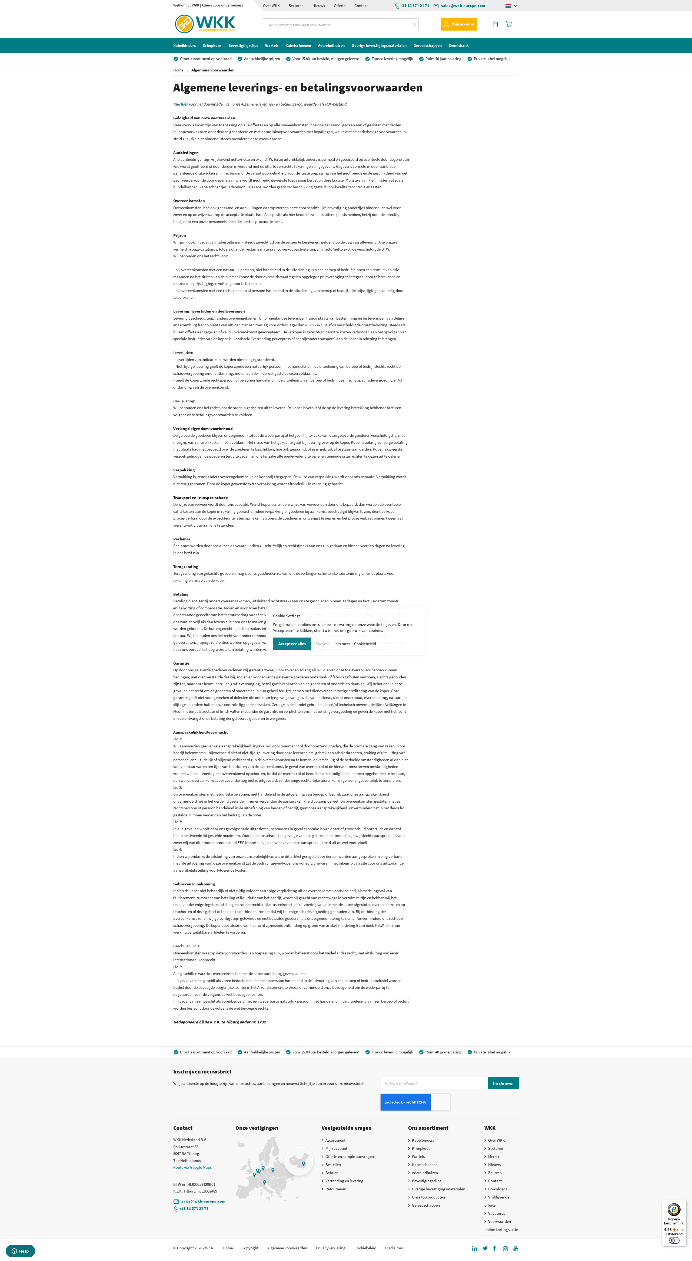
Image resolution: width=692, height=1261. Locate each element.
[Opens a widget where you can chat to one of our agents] (20, 1251)
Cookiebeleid (365, 643)
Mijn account (463, 24)
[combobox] (341, 24)
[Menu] (683, 1203)
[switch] (674, 1240)
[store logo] (195, 24)
